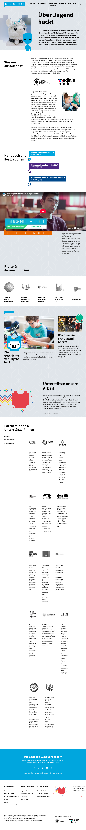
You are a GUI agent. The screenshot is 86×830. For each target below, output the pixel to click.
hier (41, 817)
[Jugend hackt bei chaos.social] (34, 768)
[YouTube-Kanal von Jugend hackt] (47, 768)
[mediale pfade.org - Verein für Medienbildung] (74, 821)
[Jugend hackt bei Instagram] (42, 768)
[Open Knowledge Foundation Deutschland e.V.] (60, 821)
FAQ (74, 3)
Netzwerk (7, 436)
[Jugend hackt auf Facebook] (51, 768)
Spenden (53, 5)
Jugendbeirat (52, 3)
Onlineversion (36, 154)
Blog (69, 3)
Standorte (62, 3)
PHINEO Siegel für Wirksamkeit (62, 121)
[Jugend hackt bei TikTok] (38, 768)
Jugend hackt (15, 5)
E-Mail (50, 773)
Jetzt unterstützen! (50, 413)
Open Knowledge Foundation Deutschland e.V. (44, 97)
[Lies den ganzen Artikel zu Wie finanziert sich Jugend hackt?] (70, 324)
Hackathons (42, 3)
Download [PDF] (36, 167)
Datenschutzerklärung (28, 818)
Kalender (33, 3)
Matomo (36, 815)
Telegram (58, 773)
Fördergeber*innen (10, 440)
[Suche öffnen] (81, 4)
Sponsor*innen (9, 443)
